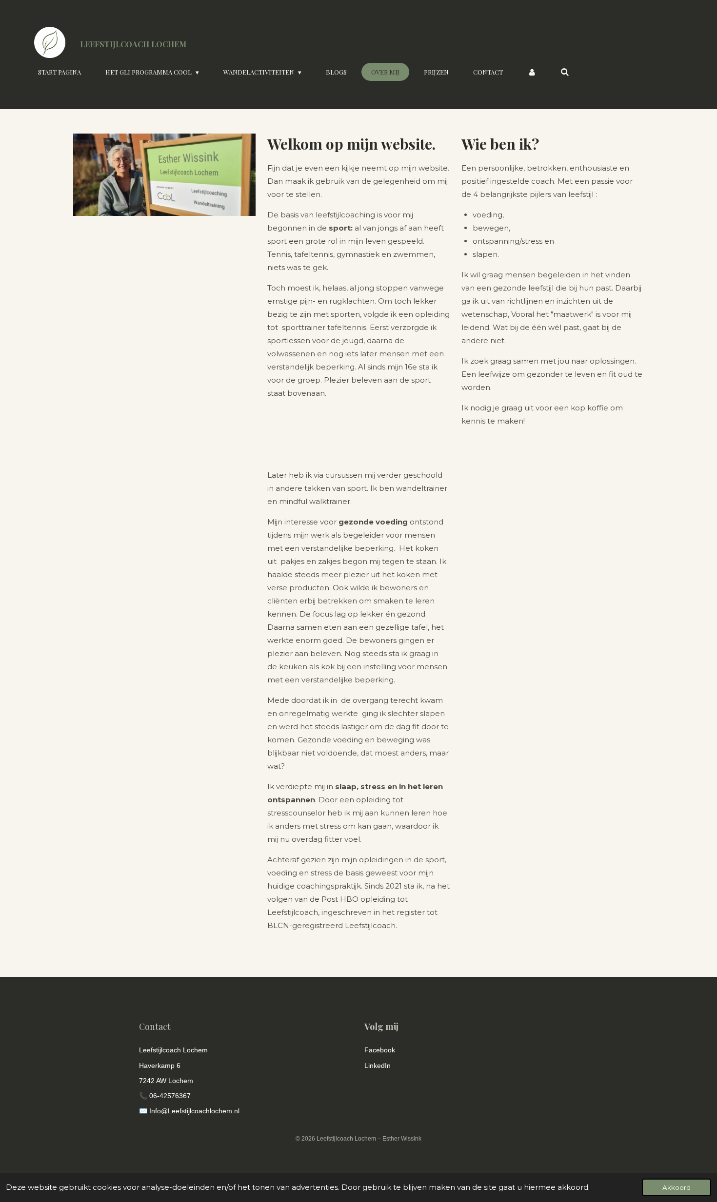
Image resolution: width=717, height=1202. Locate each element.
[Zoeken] (565, 72)
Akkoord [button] (676, 1187)
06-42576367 (170, 1096)
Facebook (379, 1050)
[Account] (532, 72)
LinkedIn (377, 1065)
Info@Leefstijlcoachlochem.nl (194, 1111)
